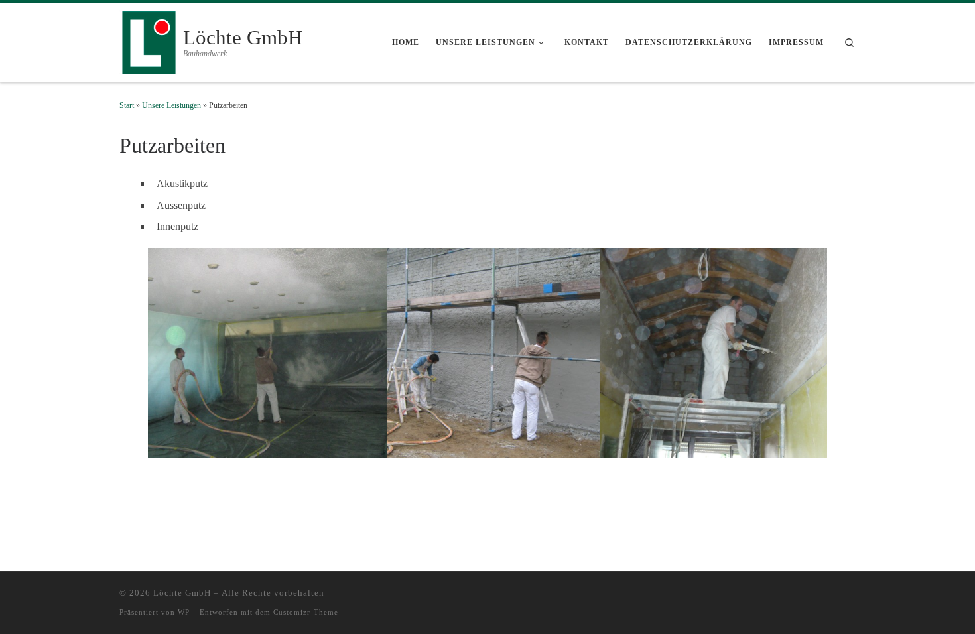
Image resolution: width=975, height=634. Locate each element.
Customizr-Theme (305, 612)
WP (184, 612)
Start (126, 105)
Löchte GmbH (182, 593)
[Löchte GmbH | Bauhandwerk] (148, 40)
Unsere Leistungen (171, 105)
